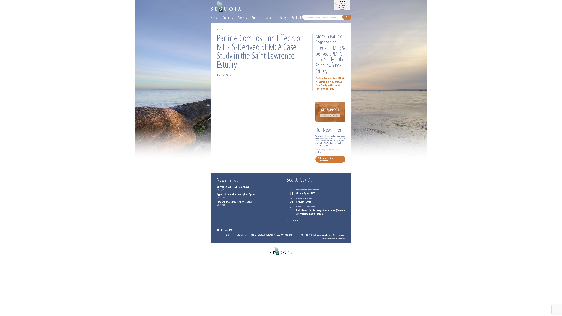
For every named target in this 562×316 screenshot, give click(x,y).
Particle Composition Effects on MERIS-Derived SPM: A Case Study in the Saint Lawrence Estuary (330, 83)
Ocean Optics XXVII (306, 193)
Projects (242, 17)
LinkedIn (230, 229)
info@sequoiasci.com (337, 235)
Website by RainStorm (337, 238)
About (269, 17)
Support (256, 17)
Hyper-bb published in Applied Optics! (236, 194)
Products (228, 17)
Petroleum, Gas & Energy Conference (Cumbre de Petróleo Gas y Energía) (320, 211)
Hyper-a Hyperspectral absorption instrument (342, 5)
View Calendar (292, 220)
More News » (233, 181)
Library (282, 17)
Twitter (218, 229)
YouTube (226, 229)
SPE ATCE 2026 (303, 201)
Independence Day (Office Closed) (234, 202)
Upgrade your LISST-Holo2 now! (233, 187)
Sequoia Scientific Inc (226, 6)
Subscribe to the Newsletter (325, 159)
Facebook (222, 229)
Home (214, 17)
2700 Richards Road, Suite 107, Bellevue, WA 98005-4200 (271, 235)
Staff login (325, 238)
